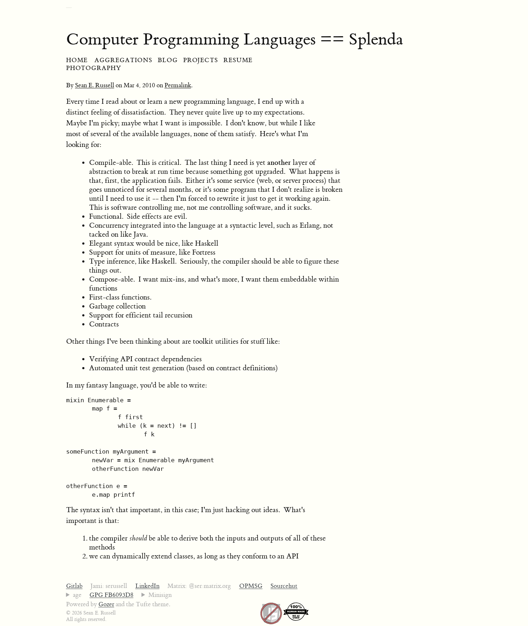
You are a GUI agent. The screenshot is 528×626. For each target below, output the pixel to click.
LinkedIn (147, 586)
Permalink (178, 85)
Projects (200, 60)
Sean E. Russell (94, 85)
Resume (238, 60)
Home (77, 60)
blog (168, 60)
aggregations (123, 60)
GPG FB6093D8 (111, 595)
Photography (93, 68)
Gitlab (74, 586)
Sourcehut (283, 586)
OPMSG (251, 586)
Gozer (106, 604)
